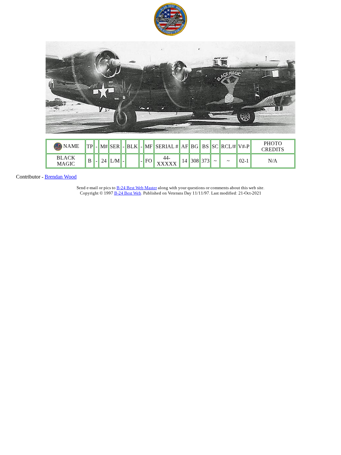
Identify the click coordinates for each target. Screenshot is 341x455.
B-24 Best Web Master (137, 187)
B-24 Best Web (127, 193)
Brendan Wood (61, 177)
